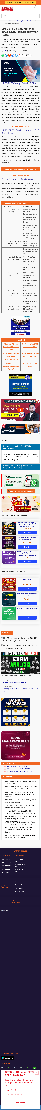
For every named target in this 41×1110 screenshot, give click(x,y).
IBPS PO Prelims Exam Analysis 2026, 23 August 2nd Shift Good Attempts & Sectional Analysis (20, 794)
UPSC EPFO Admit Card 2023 (20, 126)
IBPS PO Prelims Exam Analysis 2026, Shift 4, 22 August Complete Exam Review (20, 818)
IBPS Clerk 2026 (6, 863)
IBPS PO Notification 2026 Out (17, 766)
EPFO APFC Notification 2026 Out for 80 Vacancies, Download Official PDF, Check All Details (20, 830)
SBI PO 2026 (5, 859)
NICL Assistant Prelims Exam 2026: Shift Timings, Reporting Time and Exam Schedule (20, 812)
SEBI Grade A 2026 (19, 870)
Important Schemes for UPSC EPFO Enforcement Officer (11, 356)
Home (3, 21)
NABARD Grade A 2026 (20, 865)
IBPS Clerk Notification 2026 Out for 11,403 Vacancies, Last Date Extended (20, 836)
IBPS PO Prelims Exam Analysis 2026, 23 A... (16, 676)
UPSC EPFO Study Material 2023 (20, 21)
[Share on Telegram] (6, 55)
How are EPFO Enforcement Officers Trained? (11, 366)
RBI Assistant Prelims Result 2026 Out (20, 771)
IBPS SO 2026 (6, 869)
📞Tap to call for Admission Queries (21, 491)
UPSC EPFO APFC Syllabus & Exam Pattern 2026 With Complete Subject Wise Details (20, 823)
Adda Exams (19, 888)
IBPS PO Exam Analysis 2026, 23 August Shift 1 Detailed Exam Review (21, 801)
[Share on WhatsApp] (2, 55)
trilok (5, 51)
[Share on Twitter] (16, 55)
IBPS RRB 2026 (6, 866)
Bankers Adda (19, 882)
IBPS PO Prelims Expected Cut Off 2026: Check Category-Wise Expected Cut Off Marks (21, 788)
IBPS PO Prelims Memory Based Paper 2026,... (19, 639)
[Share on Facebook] (12, 55)
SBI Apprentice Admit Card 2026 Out (19, 769)
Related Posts (7, 632)
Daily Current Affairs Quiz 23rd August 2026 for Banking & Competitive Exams (21, 806)
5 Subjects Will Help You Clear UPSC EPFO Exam (11, 347)
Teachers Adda (20, 891)
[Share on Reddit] (9, 55)
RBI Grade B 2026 (19, 860)
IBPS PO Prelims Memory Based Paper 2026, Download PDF (20, 782)
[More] (35, 6)
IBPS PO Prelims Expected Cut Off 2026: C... (19, 647)
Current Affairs (19, 885)
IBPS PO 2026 (6, 872)
